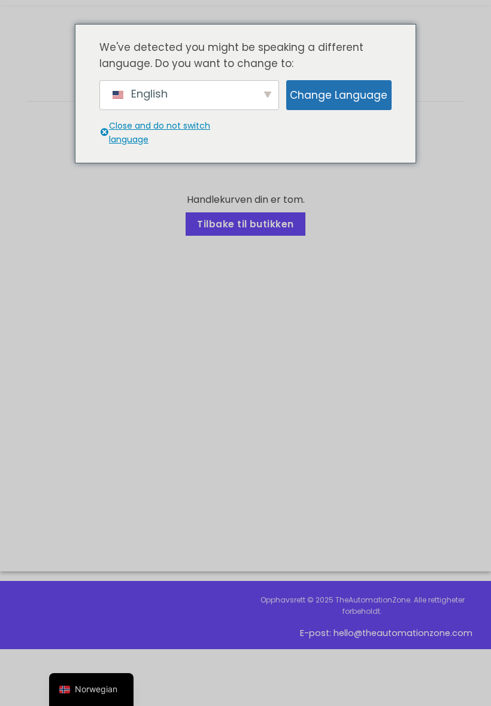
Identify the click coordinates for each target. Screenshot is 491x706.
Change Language (338, 95)
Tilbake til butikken (245, 224)
